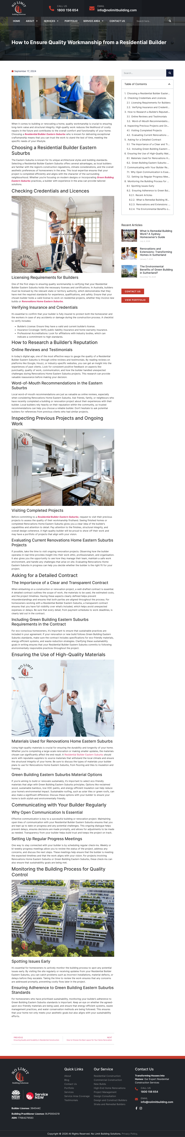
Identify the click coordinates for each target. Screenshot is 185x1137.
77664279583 (22, 1117)
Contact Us (117, 21)
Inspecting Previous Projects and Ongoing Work (148, 125)
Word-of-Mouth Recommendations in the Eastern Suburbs (151, 121)
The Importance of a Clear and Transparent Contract (150, 144)
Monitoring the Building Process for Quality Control (149, 181)
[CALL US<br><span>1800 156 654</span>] (51, 8)
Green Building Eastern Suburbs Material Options (151, 162)
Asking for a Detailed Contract (144, 139)
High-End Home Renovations (109, 1088)
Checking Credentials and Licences (147, 98)
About (30, 21)
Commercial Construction (108, 1079)
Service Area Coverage (77, 1096)
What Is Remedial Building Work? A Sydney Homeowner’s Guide (153, 199)
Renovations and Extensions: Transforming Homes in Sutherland (153, 204)
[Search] (170, 21)
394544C (26, 1108)
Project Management (105, 1092)
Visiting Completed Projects (146, 130)
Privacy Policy (129, 1133)
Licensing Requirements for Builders (150, 102)
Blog (66, 1079)
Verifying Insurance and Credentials (151, 107)
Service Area (91, 21)
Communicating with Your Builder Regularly (148, 167)
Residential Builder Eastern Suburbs (83, 754)
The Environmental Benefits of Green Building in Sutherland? (153, 209)
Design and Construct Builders (110, 1100)
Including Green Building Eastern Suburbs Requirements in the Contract (151, 148)
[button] (169, 84)
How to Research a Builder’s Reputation (149, 111)
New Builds (100, 1084)
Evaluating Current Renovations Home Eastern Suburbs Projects (151, 135)
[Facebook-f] (136, 1108)
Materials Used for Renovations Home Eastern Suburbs (150, 158)
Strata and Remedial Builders (109, 1104)
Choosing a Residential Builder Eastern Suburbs (148, 93)
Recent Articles (144, 195)
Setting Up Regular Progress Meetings (151, 176)
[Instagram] (140, 1108)
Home (16, 21)
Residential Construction (107, 1075)
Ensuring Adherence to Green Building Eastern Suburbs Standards (151, 190)
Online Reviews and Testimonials (149, 116)
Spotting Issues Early (142, 185)
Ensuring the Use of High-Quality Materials (148, 153)
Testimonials (71, 1100)
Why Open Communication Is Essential (150, 172)
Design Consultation (105, 1096)
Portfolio (71, 21)
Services (49, 21)
